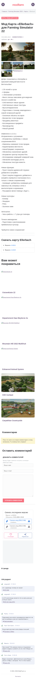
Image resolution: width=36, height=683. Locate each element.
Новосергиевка (8, 621)
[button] (18, 245)
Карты (4, 18)
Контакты (18, 676)
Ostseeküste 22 (8, 292)
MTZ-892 (6, 590)
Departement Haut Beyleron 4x (15, 318)
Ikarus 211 (7, 651)
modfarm (18, 4)
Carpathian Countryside (12, 421)
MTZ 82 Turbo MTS (9, 602)
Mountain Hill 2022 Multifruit (14, 344)
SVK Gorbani (7, 395)
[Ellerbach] (18, 51)
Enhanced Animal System (13, 369)
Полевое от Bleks (9, 631)
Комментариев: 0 (17, 37)
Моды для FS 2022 (12, 18)
